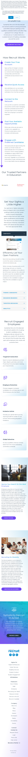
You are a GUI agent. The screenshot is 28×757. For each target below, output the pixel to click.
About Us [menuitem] (14, 705)
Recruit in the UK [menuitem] (14, 696)
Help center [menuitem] (14, 740)
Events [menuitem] (14, 723)
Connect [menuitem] (14, 727)
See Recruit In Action (14, 44)
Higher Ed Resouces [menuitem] (14, 664)
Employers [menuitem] (14, 681)
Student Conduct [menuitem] (14, 672)
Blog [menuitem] (14, 708)
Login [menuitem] (14, 735)
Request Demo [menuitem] (14, 732)
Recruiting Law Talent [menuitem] (14, 691)
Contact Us (13, 752)
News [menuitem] (14, 710)
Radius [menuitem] (14, 718)
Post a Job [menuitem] (14, 737)
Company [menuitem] (14, 703)
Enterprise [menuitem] (14, 689)
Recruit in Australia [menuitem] (14, 699)
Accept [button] (11, 17)
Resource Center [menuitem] (14, 694)
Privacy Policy (13, 750)
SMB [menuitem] (14, 686)
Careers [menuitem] (14, 713)
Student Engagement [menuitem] (14, 674)
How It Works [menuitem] (14, 684)
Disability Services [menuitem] (14, 669)
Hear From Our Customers (11, 589)
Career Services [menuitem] (14, 667)
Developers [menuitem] (14, 715)
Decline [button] (17, 17)
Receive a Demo (14, 635)
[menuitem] (14, 677)
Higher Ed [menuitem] (14, 662)
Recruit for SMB (8, 518)
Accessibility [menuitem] (14, 720)
